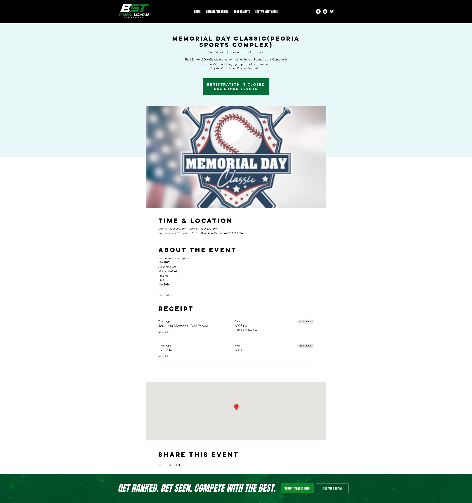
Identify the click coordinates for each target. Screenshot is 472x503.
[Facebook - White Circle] (318, 11)
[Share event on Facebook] (160, 464)
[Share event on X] (169, 464)
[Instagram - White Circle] (325, 11)
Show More (165, 295)
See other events (236, 89)
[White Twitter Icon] (331, 11)
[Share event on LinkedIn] (178, 464)
